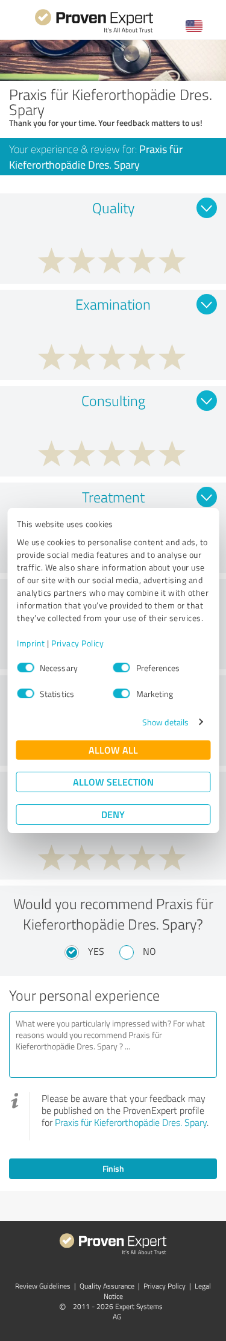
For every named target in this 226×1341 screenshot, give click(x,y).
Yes (96, 951)
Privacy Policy (77, 643)
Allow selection (113, 782)
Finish (113, 1168)
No (149, 951)
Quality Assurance (107, 1286)
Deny (113, 814)
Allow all (113, 750)
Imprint (31, 643)
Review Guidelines (43, 1286)
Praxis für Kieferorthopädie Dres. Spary (131, 1122)
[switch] (121, 667)
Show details (165, 722)
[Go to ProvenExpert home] (94, 31)
